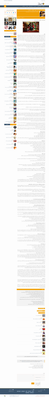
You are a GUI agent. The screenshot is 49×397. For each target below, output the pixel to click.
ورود (4, 3)
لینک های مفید (37, 395)
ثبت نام (7, 3)
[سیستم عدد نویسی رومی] (10, 19)
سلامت (11, 395)
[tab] (7, 36)
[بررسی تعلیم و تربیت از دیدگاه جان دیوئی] (10, 23)
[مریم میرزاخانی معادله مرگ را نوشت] (6, 23)
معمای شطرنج (23, 361)
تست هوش (29, 361)
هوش (34, 361)
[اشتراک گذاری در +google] (20, 18)
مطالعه (41, 310)
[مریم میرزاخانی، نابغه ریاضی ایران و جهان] (14, 23)
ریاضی (32, 361)
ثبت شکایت (23, 6)
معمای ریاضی (26, 361)
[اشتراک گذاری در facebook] (23, 18)
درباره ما (27, 6)
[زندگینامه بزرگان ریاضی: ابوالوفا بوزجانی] (10, 27)
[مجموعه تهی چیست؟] (6, 27)
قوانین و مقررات (30, 6)
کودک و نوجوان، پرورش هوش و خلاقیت (31, 8)
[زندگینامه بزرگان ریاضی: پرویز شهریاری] (6, 19)
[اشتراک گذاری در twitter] (22, 18)
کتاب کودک (38, 310)
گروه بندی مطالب (39, 6)
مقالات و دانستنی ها (39, 8)
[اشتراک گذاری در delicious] (19, 18)
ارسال (32, 383)
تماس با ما (35, 6)
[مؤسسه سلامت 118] (5, 396)
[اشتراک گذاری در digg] (17, 18)
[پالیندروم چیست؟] (14, 27)
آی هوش (43, 6)
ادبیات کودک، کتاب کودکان (21, 8)
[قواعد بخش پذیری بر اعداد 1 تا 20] (14, 19)
